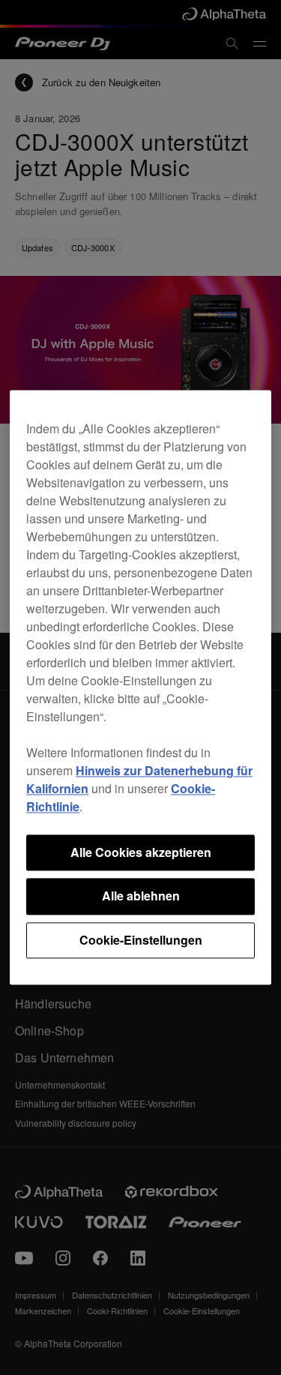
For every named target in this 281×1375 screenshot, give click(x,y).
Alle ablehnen (141, 896)
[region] (140, 687)
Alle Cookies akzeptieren (140, 852)
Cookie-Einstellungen (140, 939)
